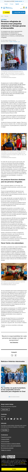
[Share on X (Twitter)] (12, 355)
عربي (22, 4)
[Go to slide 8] (19, 397)
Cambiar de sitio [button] (18, 1)
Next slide (25, 272)
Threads (21, 419)
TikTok (14, 419)
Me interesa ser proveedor (7, 448)
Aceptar (14, 469)
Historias (6, 16)
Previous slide (2, 272)
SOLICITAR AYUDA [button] (19, 12)
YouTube (11, 419)
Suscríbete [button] (4, 430)
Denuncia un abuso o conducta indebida (10, 443)
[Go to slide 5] (15, 397)
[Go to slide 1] (9, 397)
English (6, 4)
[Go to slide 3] (12, 397)
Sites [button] (26, 8)
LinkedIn (17, 419)
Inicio (2, 16)
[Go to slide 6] (16, 397)
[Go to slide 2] (11, 397)
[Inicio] (8, 8)
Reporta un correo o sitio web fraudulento (11, 446)
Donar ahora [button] (5, 409)
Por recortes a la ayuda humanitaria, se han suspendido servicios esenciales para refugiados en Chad (13, 390)
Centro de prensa (5, 441)
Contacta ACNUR (5, 439)
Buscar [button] (21, 8)
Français (11, 4)
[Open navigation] (1, 8)
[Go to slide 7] (17, 397)
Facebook (5, 419)
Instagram (8, 419)
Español (17, 4)
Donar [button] (24, 8)
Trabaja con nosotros (6, 450)
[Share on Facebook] (15, 355)
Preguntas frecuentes (6, 437)
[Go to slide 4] (13, 397)
